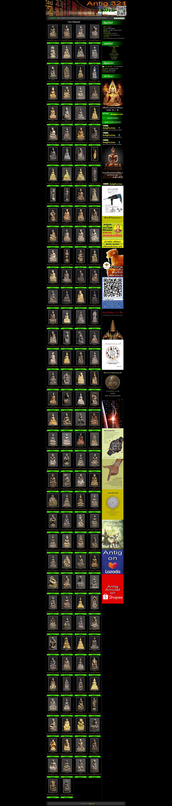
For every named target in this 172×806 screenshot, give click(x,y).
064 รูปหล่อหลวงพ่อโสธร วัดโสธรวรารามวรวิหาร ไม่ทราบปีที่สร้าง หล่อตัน (80, 470)
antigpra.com (91, 803)
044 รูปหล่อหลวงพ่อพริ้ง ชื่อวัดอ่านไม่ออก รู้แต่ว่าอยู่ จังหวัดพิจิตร (81, 572)
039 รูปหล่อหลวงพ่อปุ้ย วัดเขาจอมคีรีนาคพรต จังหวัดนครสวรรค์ (94, 592)
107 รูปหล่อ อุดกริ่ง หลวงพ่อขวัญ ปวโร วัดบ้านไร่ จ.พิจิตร (94, 246)
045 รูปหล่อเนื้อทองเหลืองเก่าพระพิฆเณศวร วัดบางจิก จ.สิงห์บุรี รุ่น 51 (67, 572)
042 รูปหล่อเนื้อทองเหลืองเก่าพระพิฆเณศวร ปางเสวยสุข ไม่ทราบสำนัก (53, 592)
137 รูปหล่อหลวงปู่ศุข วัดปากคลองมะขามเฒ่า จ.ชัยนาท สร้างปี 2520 (66, 103)
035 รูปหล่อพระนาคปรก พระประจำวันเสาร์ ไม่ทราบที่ (94, 613)
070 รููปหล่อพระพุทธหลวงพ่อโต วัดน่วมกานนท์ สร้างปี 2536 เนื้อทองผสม (52, 450)
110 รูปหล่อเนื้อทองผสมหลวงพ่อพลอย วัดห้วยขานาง (53, 246)
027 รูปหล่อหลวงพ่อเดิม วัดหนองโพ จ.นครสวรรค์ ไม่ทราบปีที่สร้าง (94, 653)
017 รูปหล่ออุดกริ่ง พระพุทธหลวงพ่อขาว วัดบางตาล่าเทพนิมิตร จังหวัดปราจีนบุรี (67, 715)
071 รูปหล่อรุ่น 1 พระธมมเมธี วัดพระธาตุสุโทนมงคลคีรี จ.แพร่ (94, 429)
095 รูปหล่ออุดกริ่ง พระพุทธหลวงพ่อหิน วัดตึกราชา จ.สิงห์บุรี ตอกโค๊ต (94, 307)
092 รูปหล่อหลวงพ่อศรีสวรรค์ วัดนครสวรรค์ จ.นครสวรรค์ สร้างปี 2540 (81, 327)
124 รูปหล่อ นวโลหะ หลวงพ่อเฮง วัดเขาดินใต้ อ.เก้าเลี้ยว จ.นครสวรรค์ (81, 164)
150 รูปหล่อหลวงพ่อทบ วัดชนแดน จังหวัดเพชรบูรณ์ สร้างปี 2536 (53, 42)
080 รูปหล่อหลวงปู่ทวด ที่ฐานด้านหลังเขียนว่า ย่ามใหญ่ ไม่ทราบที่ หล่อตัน (81, 388)
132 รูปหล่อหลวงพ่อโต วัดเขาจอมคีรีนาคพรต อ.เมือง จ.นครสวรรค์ (81, 123)
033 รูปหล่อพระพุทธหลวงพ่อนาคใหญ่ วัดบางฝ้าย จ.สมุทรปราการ (66, 633)
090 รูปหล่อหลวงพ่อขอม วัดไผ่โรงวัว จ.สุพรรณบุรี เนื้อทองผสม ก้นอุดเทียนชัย (53, 348)
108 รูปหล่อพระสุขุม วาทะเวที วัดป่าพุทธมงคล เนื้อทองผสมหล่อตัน (81, 246)
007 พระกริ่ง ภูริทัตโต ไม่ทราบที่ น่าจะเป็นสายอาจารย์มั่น (94, 755)
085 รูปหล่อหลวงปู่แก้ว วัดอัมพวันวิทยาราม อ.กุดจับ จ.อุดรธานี (67, 368)
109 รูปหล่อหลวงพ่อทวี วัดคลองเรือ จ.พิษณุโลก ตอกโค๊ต (67, 246)
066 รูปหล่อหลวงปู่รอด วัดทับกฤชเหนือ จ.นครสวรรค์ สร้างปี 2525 (53, 470)
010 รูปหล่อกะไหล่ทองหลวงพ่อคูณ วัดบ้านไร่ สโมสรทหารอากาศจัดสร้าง (53, 755)
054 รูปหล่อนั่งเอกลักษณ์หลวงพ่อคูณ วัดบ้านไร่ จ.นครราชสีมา (52, 531)
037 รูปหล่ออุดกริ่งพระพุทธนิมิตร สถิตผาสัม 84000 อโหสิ (67, 613)
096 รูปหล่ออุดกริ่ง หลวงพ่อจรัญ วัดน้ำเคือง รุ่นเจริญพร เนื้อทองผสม (80, 307)
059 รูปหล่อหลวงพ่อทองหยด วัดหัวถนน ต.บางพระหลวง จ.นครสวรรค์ (95, 490)
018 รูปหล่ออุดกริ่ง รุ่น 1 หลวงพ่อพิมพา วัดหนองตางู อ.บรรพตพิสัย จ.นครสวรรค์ (53, 715)
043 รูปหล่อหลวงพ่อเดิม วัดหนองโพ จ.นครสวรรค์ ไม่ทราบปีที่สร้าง (94, 572)
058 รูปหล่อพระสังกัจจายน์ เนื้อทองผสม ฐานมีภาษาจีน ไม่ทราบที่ (53, 511)
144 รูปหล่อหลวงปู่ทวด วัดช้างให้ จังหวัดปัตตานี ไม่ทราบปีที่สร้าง (81, 62)
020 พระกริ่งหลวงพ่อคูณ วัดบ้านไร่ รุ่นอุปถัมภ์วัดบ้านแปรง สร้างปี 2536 (80, 694)
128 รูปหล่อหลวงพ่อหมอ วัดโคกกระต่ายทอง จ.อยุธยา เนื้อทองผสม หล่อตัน (80, 144)
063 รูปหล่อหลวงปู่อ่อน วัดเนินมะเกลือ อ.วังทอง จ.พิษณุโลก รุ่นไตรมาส (95, 470)
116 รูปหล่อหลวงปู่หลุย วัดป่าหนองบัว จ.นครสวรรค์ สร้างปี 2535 (81, 205)
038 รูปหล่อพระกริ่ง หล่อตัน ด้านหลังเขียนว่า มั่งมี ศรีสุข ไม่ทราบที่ (53, 613)
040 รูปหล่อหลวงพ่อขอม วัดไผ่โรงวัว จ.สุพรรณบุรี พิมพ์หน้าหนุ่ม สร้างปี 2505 (80, 592)
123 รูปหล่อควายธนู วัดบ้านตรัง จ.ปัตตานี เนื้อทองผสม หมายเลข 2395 (94, 164)
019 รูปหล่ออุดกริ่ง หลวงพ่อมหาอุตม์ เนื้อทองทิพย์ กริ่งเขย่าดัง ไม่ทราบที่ (94, 694)
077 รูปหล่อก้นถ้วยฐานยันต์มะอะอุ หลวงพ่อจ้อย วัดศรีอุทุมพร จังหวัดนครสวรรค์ (67, 409)
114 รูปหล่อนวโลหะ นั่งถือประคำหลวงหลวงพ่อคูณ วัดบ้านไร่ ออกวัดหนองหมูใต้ (52, 225)
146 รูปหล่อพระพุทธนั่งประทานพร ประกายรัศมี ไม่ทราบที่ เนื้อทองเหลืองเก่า (53, 62)
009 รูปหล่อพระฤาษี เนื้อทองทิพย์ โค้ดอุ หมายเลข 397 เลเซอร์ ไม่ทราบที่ (66, 755)
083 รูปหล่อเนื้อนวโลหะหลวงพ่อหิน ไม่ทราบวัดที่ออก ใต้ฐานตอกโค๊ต (94, 368)
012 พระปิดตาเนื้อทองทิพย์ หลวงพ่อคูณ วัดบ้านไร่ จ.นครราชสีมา (81, 735)
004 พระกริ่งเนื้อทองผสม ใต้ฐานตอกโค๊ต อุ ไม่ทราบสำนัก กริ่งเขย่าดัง (80, 776)
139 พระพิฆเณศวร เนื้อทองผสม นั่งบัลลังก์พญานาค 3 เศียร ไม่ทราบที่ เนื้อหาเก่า (94, 83)
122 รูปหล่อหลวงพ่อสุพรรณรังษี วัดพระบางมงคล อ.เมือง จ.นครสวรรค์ (53, 185)
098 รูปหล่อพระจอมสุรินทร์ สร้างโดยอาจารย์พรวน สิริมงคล (53, 307)
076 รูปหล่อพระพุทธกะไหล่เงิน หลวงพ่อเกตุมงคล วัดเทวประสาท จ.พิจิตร (81, 409)
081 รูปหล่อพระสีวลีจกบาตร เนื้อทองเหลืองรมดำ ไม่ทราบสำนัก (66, 388)
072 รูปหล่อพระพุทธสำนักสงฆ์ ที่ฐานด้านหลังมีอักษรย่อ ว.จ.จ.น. (81, 429)
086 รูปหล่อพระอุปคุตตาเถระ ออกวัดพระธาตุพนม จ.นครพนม (53, 368)
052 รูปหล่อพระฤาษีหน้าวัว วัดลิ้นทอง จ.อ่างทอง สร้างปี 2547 (80, 531)
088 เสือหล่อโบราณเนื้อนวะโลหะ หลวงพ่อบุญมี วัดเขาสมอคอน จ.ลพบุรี (80, 348)
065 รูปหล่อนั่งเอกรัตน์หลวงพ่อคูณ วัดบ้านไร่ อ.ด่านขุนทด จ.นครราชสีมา (66, 470)
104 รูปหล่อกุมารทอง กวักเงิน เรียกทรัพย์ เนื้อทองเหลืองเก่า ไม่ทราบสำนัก (81, 266)
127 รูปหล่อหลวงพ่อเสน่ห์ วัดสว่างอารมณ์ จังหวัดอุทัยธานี (94, 144)
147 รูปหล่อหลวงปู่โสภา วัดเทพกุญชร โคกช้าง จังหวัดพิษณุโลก (94, 42)
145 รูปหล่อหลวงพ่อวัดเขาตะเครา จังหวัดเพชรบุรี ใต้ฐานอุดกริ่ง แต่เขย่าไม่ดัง (67, 62)
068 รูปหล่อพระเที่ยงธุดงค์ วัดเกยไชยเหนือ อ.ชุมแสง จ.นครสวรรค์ (81, 450)
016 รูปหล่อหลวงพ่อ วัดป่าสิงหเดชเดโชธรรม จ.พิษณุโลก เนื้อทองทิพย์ (81, 715)
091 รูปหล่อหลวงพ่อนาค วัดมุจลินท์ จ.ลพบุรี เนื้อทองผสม (94, 327)
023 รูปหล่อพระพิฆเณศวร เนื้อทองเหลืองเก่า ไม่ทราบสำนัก (95, 674)
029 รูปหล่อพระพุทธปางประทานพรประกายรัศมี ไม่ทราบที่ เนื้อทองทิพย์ (67, 653)
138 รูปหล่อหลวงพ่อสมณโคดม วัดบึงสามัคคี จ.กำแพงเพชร (53, 103)
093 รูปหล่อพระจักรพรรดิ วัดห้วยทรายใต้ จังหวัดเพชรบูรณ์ (66, 327)
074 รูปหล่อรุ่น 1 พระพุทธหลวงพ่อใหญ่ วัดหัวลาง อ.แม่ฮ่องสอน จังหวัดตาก (53, 429)
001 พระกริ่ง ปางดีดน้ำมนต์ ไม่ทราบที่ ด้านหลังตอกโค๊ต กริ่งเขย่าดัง (66, 796)
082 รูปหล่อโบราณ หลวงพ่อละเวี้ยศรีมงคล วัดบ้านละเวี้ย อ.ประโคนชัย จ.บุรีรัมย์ (53, 388)
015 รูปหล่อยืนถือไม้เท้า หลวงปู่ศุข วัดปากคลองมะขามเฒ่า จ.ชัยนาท (94, 715)
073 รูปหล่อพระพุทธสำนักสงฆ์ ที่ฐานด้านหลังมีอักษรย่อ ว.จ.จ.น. (67, 429)
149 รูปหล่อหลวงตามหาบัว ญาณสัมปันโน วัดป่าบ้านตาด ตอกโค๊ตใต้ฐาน (67, 42)
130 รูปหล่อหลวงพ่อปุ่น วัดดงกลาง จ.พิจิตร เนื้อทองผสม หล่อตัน (53, 144)
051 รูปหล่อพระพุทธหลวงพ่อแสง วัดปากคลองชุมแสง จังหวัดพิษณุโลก (94, 531)
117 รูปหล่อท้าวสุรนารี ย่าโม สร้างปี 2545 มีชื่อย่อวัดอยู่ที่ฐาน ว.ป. (67, 205)
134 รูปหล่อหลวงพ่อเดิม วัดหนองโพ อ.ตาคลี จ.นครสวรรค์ (53, 123)
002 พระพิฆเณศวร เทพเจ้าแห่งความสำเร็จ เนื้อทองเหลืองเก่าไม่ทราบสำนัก (53, 796)
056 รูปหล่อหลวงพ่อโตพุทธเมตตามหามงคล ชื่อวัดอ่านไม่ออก (80, 511)
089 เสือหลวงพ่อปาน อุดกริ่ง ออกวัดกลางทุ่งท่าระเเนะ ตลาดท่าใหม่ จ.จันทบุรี (66, 348)
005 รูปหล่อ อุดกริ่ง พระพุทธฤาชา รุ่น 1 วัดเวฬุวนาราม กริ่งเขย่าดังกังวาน (67, 776)
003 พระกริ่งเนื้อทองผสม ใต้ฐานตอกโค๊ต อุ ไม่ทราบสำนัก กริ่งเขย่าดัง (94, 776)
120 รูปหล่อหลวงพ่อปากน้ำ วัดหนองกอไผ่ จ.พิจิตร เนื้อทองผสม (81, 185)
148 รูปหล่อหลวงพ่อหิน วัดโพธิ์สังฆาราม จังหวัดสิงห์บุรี (81, 42)
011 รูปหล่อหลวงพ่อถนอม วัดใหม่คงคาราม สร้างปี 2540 (94, 735)
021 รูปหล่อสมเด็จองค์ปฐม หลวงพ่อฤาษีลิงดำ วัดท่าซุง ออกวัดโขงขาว (67, 694)
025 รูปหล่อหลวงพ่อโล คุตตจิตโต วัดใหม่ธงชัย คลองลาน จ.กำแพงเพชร (67, 674)
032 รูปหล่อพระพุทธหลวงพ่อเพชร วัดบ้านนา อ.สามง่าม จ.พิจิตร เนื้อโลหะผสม (80, 633)
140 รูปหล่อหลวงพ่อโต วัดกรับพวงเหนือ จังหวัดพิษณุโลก (81, 83)
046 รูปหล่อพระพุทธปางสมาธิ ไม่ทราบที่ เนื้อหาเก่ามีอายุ (53, 572)
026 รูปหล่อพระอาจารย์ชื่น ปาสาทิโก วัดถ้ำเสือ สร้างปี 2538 (53, 674)
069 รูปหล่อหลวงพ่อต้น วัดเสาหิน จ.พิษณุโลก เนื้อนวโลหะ (67, 450)
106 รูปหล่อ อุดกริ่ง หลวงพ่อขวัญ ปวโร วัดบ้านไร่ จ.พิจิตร (53, 266)
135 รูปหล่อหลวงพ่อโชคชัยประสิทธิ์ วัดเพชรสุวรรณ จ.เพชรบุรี (94, 103)
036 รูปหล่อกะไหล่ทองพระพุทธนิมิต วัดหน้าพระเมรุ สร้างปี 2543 (80, 613)
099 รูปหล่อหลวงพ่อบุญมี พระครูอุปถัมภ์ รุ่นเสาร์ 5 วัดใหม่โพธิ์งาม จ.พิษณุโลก (94, 287)
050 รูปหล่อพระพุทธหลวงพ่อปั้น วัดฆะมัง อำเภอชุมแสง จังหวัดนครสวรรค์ (52, 552)
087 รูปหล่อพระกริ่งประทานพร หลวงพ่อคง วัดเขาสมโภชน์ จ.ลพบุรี (94, 348)
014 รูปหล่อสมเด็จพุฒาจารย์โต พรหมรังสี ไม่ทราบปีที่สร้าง (53, 735)
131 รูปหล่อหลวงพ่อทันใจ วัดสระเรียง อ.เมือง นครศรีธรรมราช (94, 123)
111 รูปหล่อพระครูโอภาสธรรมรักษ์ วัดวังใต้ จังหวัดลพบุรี (95, 225)
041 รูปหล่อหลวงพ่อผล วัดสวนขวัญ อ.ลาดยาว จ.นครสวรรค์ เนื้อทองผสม (67, 592)
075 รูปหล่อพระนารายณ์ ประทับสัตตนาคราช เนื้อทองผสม (94, 409)
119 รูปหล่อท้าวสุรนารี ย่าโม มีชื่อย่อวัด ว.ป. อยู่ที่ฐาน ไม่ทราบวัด (94, 185)
